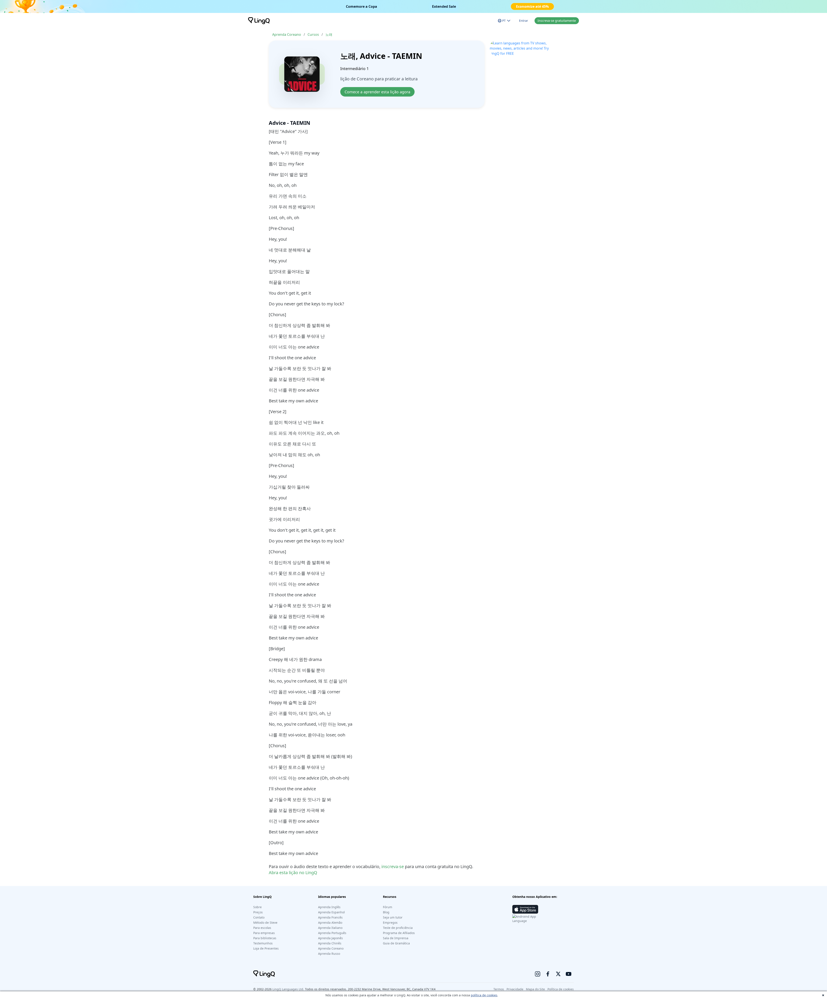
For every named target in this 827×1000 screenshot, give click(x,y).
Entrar (523, 21)
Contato (258, 917)
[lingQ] (259, 20)
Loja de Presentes (266, 948)
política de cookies (484, 995)
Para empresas (264, 933)
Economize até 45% (532, 6)
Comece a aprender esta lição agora (377, 91)
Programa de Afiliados (399, 933)
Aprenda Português (332, 933)
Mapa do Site (535, 989)
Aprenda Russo (329, 954)
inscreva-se (392, 866)
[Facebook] (548, 974)
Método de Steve (265, 922)
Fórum (387, 907)
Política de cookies (560, 989)
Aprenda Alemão (330, 922)
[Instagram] (537, 974)
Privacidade (515, 989)
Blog (386, 912)
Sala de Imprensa (395, 938)
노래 (328, 34)
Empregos (390, 922)
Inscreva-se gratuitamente (557, 21)
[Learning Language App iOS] (525, 909)
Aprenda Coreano (286, 34)
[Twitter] (558, 974)
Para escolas (262, 928)
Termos (498, 989)
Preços (258, 912)
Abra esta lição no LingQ (293, 872)
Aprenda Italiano (330, 928)
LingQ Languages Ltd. (288, 989)
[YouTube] (568, 974)
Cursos (313, 34)
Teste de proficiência (398, 928)
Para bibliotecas (264, 938)
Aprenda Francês (330, 917)
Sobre (257, 907)
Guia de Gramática (396, 943)
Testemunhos (263, 943)
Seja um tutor (393, 917)
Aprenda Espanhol (331, 912)
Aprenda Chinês (329, 943)
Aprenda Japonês (330, 938)
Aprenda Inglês (329, 907)
